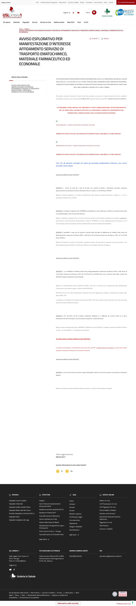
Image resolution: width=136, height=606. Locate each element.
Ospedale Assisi (14, 517)
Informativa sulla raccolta (68, 603)
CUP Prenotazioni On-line (108, 504)
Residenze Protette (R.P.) (47, 512)
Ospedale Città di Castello (17, 500)
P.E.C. (37, 2)
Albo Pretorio (104, 525)
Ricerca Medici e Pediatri (108, 510)
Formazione (89, 2)
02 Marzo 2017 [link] (85, 99)
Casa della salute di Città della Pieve (51, 534)
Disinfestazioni (74, 530)
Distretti (16, 22)
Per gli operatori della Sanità (18, 592)
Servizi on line (45, 22)
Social (105, 2)
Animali (72, 507)
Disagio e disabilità (75, 526)
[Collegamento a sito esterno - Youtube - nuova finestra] (78, 12)
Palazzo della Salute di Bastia (49, 522)
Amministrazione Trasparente (49, 2)
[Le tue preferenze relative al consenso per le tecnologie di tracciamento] (132, 602)
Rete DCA (70, 22)
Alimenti (72, 504)
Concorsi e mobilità (73, 2)
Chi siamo (6, 22)
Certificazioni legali (75, 517)
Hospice (42, 500)
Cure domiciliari (74, 520)
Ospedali (26, 22)
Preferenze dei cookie (124, 603)
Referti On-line (105, 500)
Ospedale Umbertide (16, 504)
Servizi (34, 22)
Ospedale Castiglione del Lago (19, 520)
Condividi (94, 38)
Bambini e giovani (75, 514)
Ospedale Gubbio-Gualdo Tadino (19, 507)
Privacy (59, 592)
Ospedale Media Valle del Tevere (20, 510)
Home (21, 29)
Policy (17, 595)
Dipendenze (73, 523)
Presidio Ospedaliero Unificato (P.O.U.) (21, 513)
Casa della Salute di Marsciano (49, 516)
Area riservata (98, 2)
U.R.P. (86, 22)
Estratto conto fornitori (107, 513)
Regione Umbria (5, 2)
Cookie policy (69, 592)
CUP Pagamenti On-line (108, 507)
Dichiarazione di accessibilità (29, 597)
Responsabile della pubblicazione (38, 595)
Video (23, 595)
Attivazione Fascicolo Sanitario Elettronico (110, 518)
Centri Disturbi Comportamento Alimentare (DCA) (50, 505)
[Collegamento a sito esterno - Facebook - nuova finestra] (73, 12)
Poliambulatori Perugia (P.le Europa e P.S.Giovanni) (51, 526)
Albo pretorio (62, 2)
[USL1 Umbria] (12, 12)
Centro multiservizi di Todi (48, 519)
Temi (79, 22)
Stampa (106, 38)
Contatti (111, 2)
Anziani (71, 510)
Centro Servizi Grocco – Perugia (50, 531)
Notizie (82, 2)
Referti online (59, 22)
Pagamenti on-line (106, 522)
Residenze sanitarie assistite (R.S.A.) (51, 509)
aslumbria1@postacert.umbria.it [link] (117, 99)
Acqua (71, 501)
